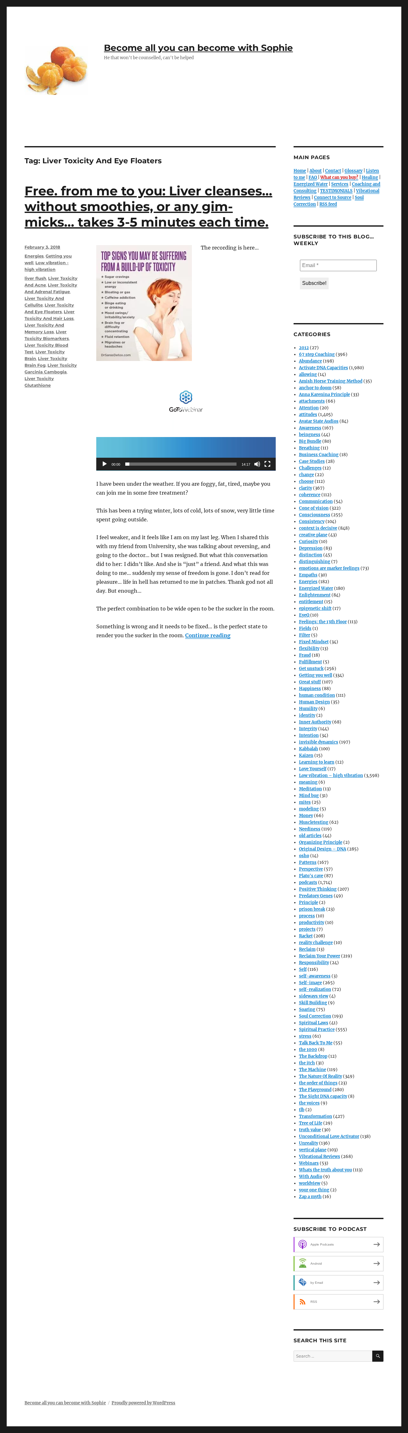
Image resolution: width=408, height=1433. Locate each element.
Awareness (310, 428)
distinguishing (314, 561)
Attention (309, 408)
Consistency (311, 521)
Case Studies (312, 461)
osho (304, 855)
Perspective (311, 869)
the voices (309, 1103)
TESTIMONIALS (336, 191)
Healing (370, 177)
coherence (309, 495)
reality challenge (316, 942)
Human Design (314, 702)
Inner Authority (315, 722)
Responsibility (314, 962)
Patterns (308, 862)
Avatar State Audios (319, 421)
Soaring (307, 1009)
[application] (186, 420)
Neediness (309, 829)
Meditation (310, 789)
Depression (311, 548)
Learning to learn (316, 762)
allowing (308, 374)
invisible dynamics (318, 742)
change (306, 474)
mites (305, 802)
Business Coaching (319, 454)
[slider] (181, 464)
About (316, 170)
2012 (304, 347)
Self (303, 969)
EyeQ (304, 615)
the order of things (318, 1083)
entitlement (311, 601)
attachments (312, 401)
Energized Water (311, 184)
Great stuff (310, 682)
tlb (301, 1109)
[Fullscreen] (267, 464)
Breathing (309, 448)
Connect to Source (332, 197)
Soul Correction (315, 1016)
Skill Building (313, 1003)
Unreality (308, 1143)
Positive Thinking (318, 889)
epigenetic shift (315, 608)
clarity (305, 488)
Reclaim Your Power (319, 956)
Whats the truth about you (325, 1170)
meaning (308, 782)
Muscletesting (313, 822)
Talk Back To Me (315, 1043)
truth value (310, 1130)
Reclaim (307, 949)
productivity (311, 922)
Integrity (308, 728)
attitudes (308, 414)
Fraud (305, 655)
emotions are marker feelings (329, 568)
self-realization (315, 989)
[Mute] (257, 464)
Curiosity (308, 541)
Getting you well (315, 675)
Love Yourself (312, 769)
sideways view (313, 996)
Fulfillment (310, 662)
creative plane (313, 535)
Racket (306, 936)
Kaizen (306, 755)
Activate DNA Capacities (323, 368)
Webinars (309, 1163)
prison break (312, 909)
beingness (309, 434)
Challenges (310, 468)
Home (300, 170)
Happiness (310, 688)
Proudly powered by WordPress (143, 1403)
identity (307, 715)
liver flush (35, 278)
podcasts (308, 882)
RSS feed (328, 204)
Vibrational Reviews (319, 1156)
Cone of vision (314, 508)
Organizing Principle (320, 842)
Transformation (315, 1116)
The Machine (312, 1069)
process (307, 916)
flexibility (309, 648)
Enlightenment (315, 595)
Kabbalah (308, 749)
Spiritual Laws (313, 1023)
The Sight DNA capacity (323, 1096)
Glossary (353, 170)
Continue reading (207, 635)
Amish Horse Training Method (330, 381)
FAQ (313, 177)
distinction (310, 555)
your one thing (314, 1190)
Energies (34, 255)
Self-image (310, 982)
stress (305, 1036)
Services (339, 184)
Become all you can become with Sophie (198, 47)
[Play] (104, 464)
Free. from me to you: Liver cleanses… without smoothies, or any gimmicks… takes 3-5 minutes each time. (148, 206)
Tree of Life (310, 1123)
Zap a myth (310, 1196)
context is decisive (318, 528)
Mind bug (309, 795)
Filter (304, 635)
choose (306, 481)
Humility (308, 708)
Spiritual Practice (317, 1029)
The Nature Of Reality (320, 1076)
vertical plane (312, 1150)
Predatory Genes (316, 896)
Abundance (310, 361)
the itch (307, 1063)
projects (307, 929)
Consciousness (314, 515)
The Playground (315, 1089)
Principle (308, 902)
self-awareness (315, 976)
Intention (309, 735)
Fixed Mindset (314, 642)
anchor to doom (315, 388)
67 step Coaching (317, 354)
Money (306, 815)
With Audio (310, 1176)
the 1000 (308, 1049)
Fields (305, 628)
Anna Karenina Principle (324, 394)
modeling (309, 809)
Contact (333, 170)
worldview (309, 1183)
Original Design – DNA (322, 849)
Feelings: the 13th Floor (323, 622)
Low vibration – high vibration (331, 775)
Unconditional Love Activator (329, 1136)
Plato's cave (311, 876)
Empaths (308, 575)
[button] (186, 420)
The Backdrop (313, 1056)
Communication (316, 501)
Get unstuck (311, 668)
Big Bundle (310, 441)
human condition (317, 695)
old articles (310, 835)
